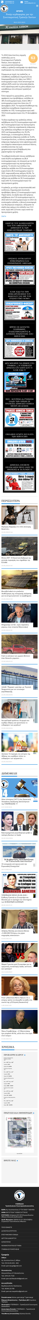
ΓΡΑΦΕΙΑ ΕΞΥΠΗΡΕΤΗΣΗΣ (10, 1249)
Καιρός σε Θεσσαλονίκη (9, 1078)
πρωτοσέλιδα (19, 1153)
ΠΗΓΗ (3, 216)
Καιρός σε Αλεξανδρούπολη (9, 1097)
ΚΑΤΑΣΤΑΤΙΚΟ (6, 1242)
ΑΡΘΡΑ (19, 11)
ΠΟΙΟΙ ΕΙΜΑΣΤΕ (6, 1227)
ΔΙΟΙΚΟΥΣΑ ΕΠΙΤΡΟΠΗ (9, 1231)
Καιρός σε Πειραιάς (8, 1068)
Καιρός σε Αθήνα (7, 1058)
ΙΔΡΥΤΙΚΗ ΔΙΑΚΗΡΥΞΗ (8, 1238)
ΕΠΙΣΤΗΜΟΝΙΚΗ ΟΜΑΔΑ (9, 1234)
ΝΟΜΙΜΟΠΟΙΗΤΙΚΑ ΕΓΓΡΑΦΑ (11, 1245)
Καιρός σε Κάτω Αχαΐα (8, 1087)
